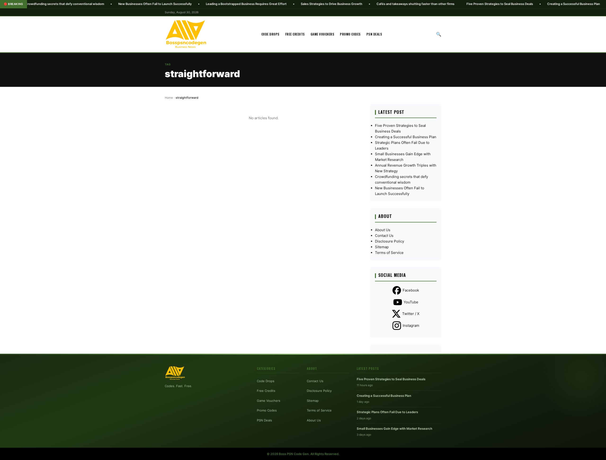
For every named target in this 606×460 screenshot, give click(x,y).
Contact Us (384, 235)
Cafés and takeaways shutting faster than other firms (390, 4)
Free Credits (295, 34)
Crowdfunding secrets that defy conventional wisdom (39, 4)
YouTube (411, 302)
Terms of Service (389, 252)
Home (169, 97)
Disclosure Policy (389, 241)
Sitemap (382, 247)
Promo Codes (350, 34)
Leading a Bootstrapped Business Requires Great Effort (221, 4)
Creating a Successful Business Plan (548, 4)
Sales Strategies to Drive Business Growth (306, 4)
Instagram (411, 325)
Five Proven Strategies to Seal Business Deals (474, 4)
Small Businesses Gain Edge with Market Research (394, 428)
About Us (382, 230)
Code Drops (270, 34)
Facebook (411, 290)
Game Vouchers (322, 34)
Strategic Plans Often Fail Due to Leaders (387, 412)
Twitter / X (410, 313)
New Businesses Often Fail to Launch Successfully (129, 4)
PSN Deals (374, 34)
